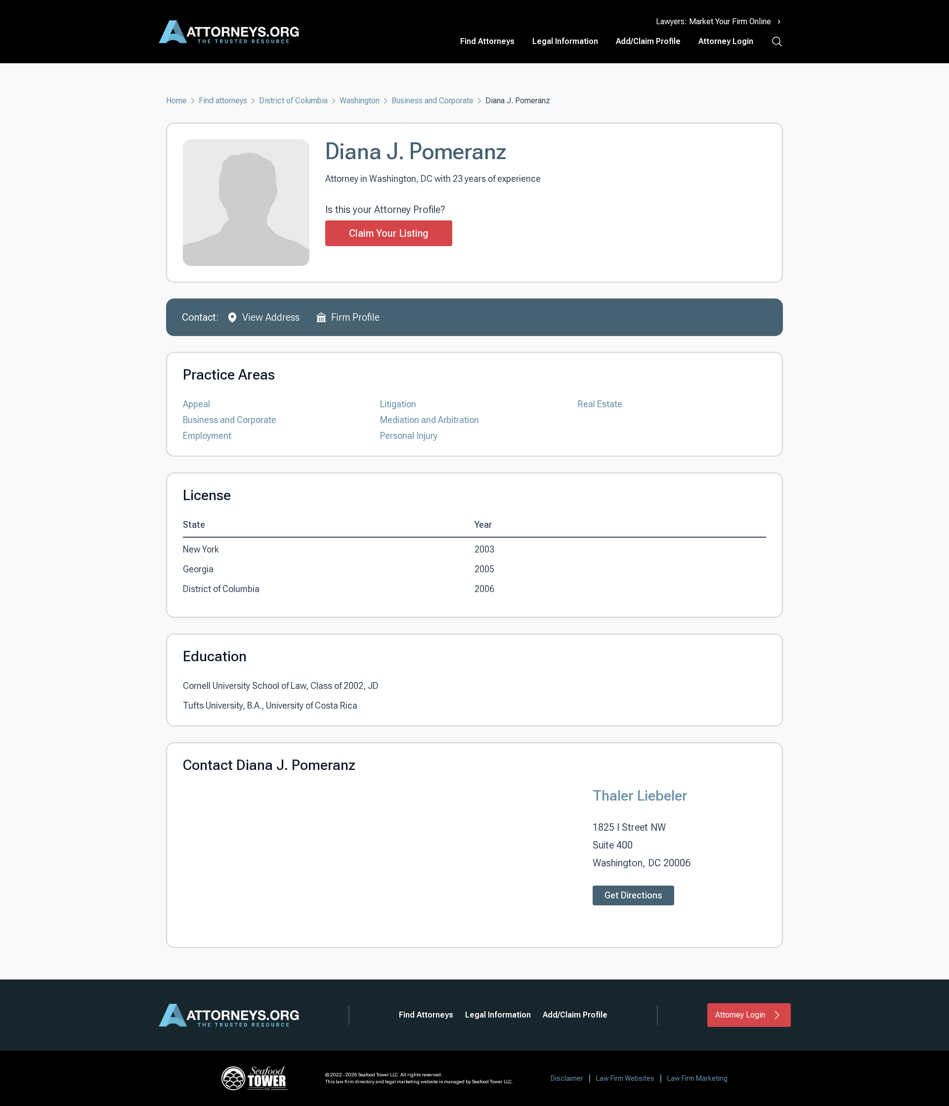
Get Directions (633, 895)
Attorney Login (725, 41)
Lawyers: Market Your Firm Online (713, 21)
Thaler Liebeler (640, 795)
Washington (360, 100)
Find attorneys (223, 100)
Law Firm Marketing (697, 1078)
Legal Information (565, 41)
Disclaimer (567, 1078)
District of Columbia (293, 100)
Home (176, 100)
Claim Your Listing (389, 233)
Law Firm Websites (625, 1078)
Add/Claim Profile (648, 41)
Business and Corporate (432, 100)
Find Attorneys (487, 41)
